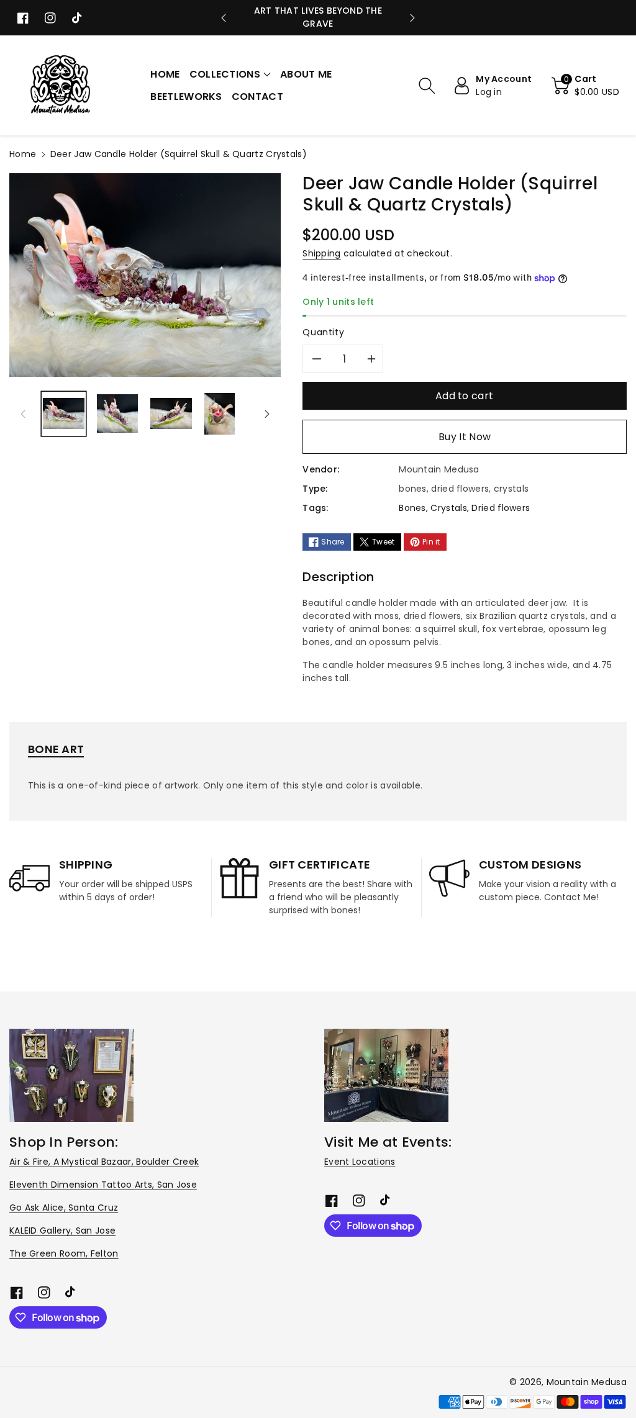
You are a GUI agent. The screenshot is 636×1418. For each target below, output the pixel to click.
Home (22, 154)
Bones (412, 508)
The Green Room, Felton (64, 1253)
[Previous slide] (223, 18)
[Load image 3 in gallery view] (171, 414)
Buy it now (464, 437)
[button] (230, 74)
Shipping (321, 253)
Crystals (448, 508)
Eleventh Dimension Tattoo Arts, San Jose (103, 1184)
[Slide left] (23, 413)
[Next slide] (412, 18)
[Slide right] (267, 413)
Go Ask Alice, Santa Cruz (63, 1207)
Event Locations (360, 1161)
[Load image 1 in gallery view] (64, 414)
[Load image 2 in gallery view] (118, 414)
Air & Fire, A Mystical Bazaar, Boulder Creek (104, 1161)
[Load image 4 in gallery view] (220, 414)
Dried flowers (500, 508)
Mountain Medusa (587, 1382)
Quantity (323, 332)
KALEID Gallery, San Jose (62, 1230)
